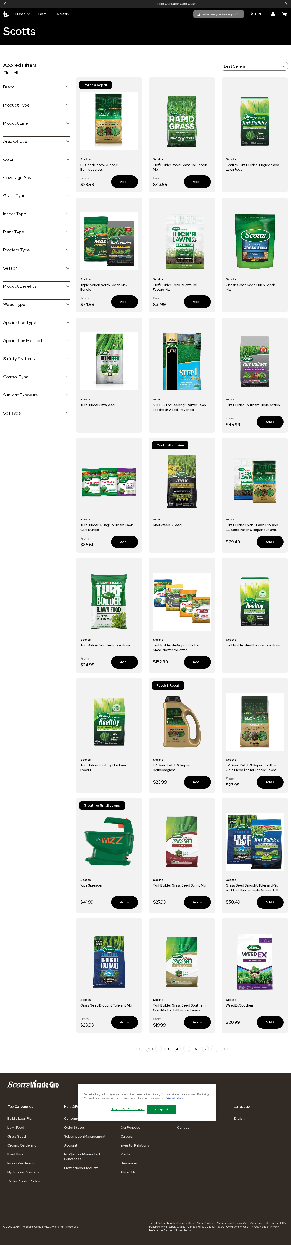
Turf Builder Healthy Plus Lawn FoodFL (103, 767)
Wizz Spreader (91, 885)
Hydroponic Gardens (23, 1172)
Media (125, 1154)
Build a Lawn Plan (20, 1118)
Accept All (161, 1109)
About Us (128, 1172)
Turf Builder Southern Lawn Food (105, 645)
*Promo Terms (182, 1230)
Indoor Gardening (21, 1163)
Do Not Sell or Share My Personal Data (172, 1223)
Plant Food (15, 1154)
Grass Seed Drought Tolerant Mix (106, 1005)
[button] (5, 4)
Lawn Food (15, 1127)
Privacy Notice (259, 1226)
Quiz (160, 3)
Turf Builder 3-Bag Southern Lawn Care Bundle (106, 527)
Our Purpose (130, 1127)
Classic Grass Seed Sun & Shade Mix (251, 287)
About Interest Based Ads (232, 1223)
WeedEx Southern (240, 1005)
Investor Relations (135, 1145)
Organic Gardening (21, 1145)
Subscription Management (85, 1136)
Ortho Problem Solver (24, 1181)
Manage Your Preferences (128, 1109)
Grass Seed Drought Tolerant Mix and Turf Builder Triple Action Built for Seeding (252, 888)
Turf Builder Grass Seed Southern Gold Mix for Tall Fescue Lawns (179, 1007)
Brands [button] (20, 14)
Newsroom (129, 1163)
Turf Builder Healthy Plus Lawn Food (253, 645)
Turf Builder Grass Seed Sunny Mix (179, 885)
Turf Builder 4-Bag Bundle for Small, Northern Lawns (176, 647)
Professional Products (81, 1168)
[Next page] (224, 1049)
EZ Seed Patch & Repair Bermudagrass (98, 167)
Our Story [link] (62, 14)
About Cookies (205, 1223)
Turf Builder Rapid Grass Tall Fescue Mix (180, 167)
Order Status (74, 1127)
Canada (183, 1127)
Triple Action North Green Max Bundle (103, 287)
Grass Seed (16, 1136)
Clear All (10, 72)
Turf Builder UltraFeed (97, 405)
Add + (129, 181)
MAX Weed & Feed (167, 525)
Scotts (19, 31)
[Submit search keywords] (198, 14)
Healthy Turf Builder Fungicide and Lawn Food (252, 167)
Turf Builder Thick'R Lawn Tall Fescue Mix (175, 287)
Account (71, 1145)
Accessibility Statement (265, 1223)
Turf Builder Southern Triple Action (253, 405)
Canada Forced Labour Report (205, 1226)
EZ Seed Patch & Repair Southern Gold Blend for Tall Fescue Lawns (252, 767)
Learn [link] (42, 14)
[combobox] (218, 14)
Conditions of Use (237, 1226)
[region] (147, 1102)
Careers (127, 1136)
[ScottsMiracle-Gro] (6, 14)
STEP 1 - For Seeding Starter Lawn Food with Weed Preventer (179, 407)
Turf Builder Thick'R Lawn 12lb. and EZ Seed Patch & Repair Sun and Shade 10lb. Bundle (252, 527)
